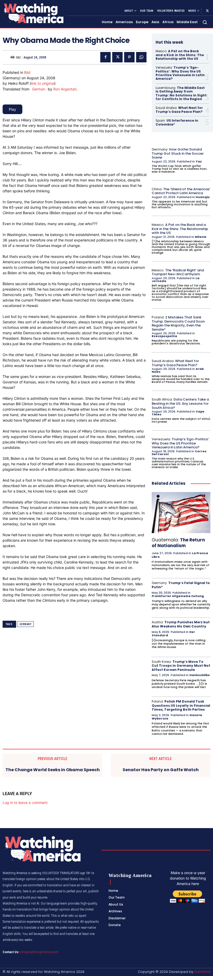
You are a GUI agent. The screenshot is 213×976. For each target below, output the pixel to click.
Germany (25, 624)
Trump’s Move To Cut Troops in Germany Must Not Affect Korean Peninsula (181, 665)
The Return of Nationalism (178, 543)
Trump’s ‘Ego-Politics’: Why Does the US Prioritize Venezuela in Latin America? (180, 73)
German (38, 89)
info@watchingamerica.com (39, 952)
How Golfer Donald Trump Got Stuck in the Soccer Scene (178, 153)
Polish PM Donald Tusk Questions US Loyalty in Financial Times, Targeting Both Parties (181, 705)
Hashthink (202, 971)
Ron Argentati (64, 89)
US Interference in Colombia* (177, 122)
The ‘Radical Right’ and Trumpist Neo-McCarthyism (178, 272)
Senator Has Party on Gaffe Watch (161, 769)
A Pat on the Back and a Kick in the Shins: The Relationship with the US (180, 55)
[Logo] (32, 13)
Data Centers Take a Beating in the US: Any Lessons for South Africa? (180, 403)
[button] (204, 22)
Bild (27, 72)
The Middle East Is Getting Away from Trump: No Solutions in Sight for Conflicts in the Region (181, 93)
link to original (42, 83)
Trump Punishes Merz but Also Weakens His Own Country (181, 624)
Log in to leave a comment (25, 802)
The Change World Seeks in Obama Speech (52, 769)
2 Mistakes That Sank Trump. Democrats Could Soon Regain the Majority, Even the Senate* (178, 323)
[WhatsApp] (141, 57)
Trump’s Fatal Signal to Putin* (181, 585)
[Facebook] (105, 57)
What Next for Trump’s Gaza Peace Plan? (179, 110)
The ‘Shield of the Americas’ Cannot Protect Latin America (181, 191)
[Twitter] (207, 11)
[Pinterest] (129, 57)
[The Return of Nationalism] (181, 512)
